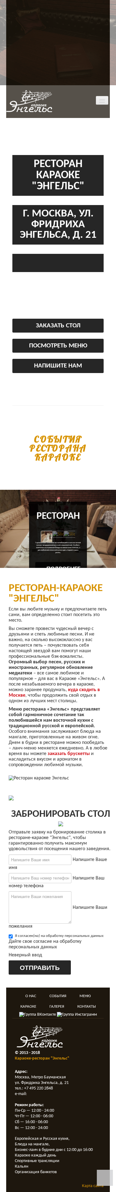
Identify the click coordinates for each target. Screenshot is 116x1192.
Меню (85, 996)
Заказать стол (58, 325)
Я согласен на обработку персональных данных (59, 936)
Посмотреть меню (58, 345)
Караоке (28, 1007)
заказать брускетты (69, 753)
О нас (30, 996)
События (57, 996)
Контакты (86, 1007)
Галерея (56, 1007)
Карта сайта (93, 1186)
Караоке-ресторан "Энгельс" (42, 1058)
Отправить (40, 967)
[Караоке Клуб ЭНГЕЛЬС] (29, 101)
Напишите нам (58, 366)
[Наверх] (105, 1178)
